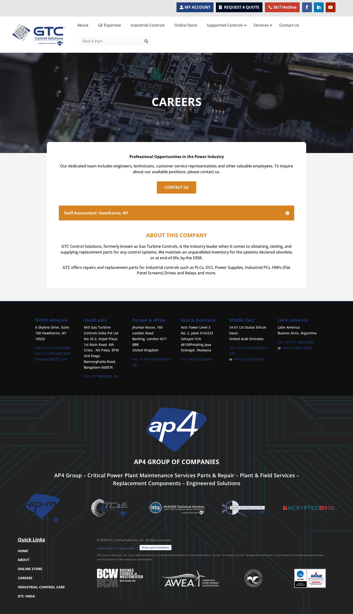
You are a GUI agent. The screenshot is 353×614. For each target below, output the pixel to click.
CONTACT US (176, 187)
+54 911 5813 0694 (297, 348)
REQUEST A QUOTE (241, 7)
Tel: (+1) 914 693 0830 (52, 348)
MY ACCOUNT (197, 7)
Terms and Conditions (155, 547)
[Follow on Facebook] (307, 7)
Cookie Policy (127, 547)
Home (23, 551)
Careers (25, 578)
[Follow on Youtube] (330, 7)
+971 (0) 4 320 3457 (248, 359)
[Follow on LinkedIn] (319, 7)
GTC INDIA (26, 596)
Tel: (87, 376)
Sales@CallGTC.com (51, 359)
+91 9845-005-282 (105, 376)
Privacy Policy (106, 547)
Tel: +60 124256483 (196, 359)
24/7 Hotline (284, 7)
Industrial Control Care (41, 587)
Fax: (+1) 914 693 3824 (53, 353)
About (24, 559)
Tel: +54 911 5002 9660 (296, 342)
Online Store (30, 569)
